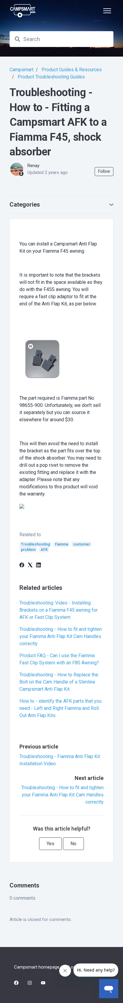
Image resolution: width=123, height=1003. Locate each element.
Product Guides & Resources (71, 69)
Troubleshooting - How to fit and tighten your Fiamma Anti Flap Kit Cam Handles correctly (60, 636)
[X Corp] (30, 566)
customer (81, 544)
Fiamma (61, 544)
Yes (50, 843)
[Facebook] (21, 566)
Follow (104, 171)
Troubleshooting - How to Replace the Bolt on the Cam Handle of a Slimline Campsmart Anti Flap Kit (58, 682)
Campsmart (21, 69)
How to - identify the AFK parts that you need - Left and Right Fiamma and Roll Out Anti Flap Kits (60, 708)
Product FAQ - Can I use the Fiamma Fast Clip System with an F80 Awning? (59, 659)
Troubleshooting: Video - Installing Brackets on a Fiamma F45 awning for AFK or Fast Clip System (58, 610)
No (73, 843)
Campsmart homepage (36, 967)
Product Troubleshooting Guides (51, 77)
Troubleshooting (35, 544)
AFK (44, 550)
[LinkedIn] (38, 566)
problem (28, 550)
